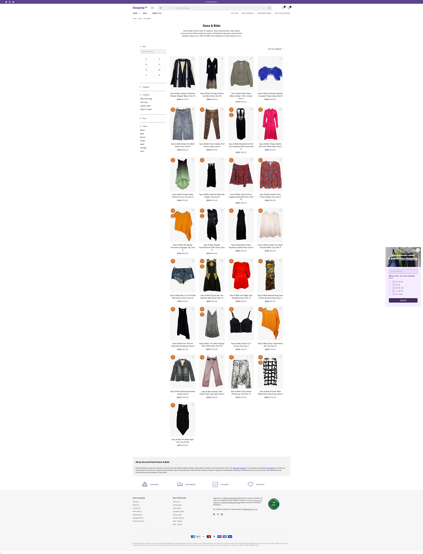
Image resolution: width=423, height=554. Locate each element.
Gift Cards (176, 502)
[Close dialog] (418, 250)
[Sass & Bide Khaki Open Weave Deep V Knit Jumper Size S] (241, 73)
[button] (275, 49)
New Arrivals (248, 13)
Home (134, 18)
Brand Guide (177, 505)
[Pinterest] (13, 2)
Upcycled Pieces (282, 13)
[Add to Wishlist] (193, 58)
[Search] (269, 7)
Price (144, 118)
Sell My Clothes (178, 518)
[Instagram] (9, 2)
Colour (144, 126)
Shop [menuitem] (135, 13)
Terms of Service (138, 521)
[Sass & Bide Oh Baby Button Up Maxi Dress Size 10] (212, 73)
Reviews (135, 502)
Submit (403, 300)
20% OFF (234, 13)
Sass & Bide (147, 18)
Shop (140, 18)
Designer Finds (264, 13)
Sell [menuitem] (145, 13)
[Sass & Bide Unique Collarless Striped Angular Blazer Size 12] (183, 73)
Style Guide (177, 508)
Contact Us (136, 508)
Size (144, 46)
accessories (271, 468)
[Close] (0, 553)
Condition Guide (178, 511)
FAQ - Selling (177, 524)
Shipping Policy (138, 518)
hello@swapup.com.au (250, 509)
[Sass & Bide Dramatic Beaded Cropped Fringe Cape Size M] (270, 73)
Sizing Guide (177, 515)
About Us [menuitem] (156, 13)
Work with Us (137, 511)
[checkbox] (146, 59)
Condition (145, 95)
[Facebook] (6, 2)
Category (145, 87)
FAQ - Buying (177, 521)
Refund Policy (137, 515)
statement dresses (239, 468)
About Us (136, 505)
